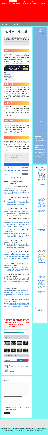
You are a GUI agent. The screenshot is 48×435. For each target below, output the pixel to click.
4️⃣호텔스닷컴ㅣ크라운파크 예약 (10, 306)
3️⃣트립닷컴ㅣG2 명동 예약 (19, 269)
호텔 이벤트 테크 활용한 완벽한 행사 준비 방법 (41, 291)
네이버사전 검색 (14, 332)
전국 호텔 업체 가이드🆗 (6, 3)
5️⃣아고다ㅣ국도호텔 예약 (18, 204)
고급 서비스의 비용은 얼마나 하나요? (12, 170)
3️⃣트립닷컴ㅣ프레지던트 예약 (22, 279)
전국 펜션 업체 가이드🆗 (16, 3)
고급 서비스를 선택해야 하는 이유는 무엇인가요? (13, 173)
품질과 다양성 (8, 74)
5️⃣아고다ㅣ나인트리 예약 (18, 215)
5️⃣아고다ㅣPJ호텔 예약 (15, 193)
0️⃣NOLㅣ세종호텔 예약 (9, 222)
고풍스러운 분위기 (8, 76)
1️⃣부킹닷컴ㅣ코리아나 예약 (20, 233)
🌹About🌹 (4, 1)
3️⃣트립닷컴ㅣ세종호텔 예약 (19, 224)
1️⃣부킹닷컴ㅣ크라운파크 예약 (21, 303)
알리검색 (26, 360)
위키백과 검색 (20, 332)
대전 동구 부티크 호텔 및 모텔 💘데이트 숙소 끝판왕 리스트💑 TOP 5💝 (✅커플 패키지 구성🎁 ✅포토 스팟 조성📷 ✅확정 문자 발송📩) (42, 255)
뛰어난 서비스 (8, 77)
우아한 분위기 (22, 366)
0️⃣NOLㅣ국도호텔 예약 (9, 201)
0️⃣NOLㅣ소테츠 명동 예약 (9, 290)
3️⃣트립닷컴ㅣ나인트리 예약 (19, 213)
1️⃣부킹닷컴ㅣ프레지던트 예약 (21, 278)
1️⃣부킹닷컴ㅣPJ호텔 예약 (18, 190)
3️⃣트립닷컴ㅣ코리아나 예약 (19, 235)
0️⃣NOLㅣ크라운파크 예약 (9, 303)
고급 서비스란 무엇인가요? (10, 167)
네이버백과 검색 (7, 332)
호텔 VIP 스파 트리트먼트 (9, 371)
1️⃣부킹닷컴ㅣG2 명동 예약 (19, 267)
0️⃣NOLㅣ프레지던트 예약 (9, 278)
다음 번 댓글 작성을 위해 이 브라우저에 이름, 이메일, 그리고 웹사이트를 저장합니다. (17, 408)
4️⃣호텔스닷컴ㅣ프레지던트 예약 (10, 281)
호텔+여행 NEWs (33, 1)
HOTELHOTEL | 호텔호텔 (9, 24)
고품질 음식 (12, 366)
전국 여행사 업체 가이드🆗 (27, 3)
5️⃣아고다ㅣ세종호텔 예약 (18, 226)
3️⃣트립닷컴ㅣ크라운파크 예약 (22, 304)
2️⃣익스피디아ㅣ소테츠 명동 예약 (11, 292)
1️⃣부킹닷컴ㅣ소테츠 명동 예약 (21, 290)
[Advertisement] (24, 13)
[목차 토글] (11, 73)
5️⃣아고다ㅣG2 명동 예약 (17, 270)
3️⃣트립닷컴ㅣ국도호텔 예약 (19, 202)
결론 (6, 79)
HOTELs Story (13, 1)
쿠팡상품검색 (20, 360)
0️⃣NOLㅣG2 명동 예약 (9, 267)
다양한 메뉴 (17, 366)
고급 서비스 (7, 366)
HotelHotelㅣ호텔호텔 (22, 1)
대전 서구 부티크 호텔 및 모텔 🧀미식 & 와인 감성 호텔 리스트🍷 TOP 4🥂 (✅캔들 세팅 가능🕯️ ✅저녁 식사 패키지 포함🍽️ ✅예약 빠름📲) (42, 203)
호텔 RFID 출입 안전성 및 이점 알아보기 (41, 212)
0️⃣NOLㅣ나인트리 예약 (9, 211)
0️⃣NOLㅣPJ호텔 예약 (8, 190)
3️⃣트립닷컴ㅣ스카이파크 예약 (22, 256)
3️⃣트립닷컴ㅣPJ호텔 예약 (17, 192)
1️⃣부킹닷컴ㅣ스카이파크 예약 (21, 254)
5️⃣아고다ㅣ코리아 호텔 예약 (19, 236)
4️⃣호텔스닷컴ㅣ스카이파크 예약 (10, 258)
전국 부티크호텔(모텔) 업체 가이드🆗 (39, 3)
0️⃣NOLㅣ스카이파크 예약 (9, 254)
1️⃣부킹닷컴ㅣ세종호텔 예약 (20, 222)
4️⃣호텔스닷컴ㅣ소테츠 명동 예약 (13, 294)
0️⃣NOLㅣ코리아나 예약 (9, 233)
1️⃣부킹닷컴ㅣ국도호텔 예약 (20, 201)
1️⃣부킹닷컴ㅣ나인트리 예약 (20, 211)
